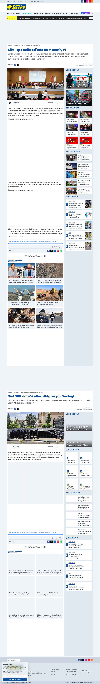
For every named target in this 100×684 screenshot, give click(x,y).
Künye (10, 1)
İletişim (23, 1)
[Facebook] (82, 1)
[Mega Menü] (8, 13)
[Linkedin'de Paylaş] (55, 251)
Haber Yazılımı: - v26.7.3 (79, 682)
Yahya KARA (16, 446)
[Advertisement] (50, 32)
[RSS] (92, 1)
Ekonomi (59, 13)
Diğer (71, 13)
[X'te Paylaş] (18, 65)
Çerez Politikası (71, 674)
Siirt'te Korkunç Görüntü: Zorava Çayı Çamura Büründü (36, 18)
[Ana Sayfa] (11, 13)
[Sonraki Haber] (92, 18)
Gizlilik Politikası (71, 671)
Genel (42, 13)
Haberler (10, 45)
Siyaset (47, 13)
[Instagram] (87, 1)
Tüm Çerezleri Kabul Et (15, 679)
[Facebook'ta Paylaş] (15, 65)
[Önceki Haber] (90, 18)
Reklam (16, 1)
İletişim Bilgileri (85, 673)
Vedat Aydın (16, 102)
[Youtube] (90, 1)
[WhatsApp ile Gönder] (61, 251)
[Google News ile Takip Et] (58, 102)
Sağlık (76, 13)
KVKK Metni (84, 670)
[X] (85, 1)
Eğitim (65, 13)
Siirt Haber (16, 13)
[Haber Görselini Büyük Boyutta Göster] (35, 84)
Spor (53, 13)
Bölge (36, 13)
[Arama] (92, 13)
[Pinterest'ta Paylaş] (58, 251)
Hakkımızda (55, 669)
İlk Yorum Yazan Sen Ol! (37, 256)
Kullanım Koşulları (71, 669)
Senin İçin (86, 13)
